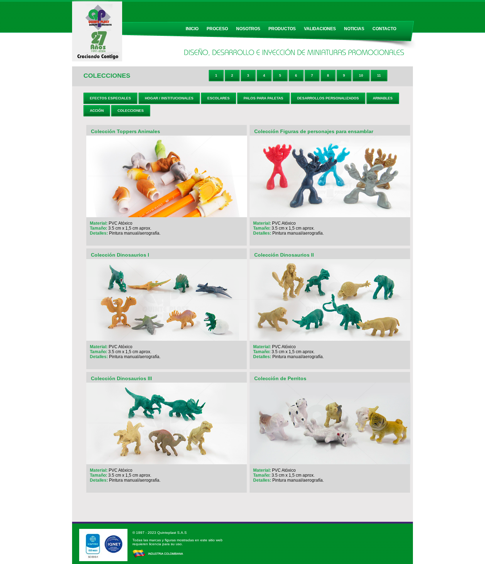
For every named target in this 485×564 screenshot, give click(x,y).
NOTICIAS (354, 28)
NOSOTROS (248, 28)
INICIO (192, 28)
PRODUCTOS (282, 28)
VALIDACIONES (320, 28)
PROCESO (217, 28)
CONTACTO (384, 28)
